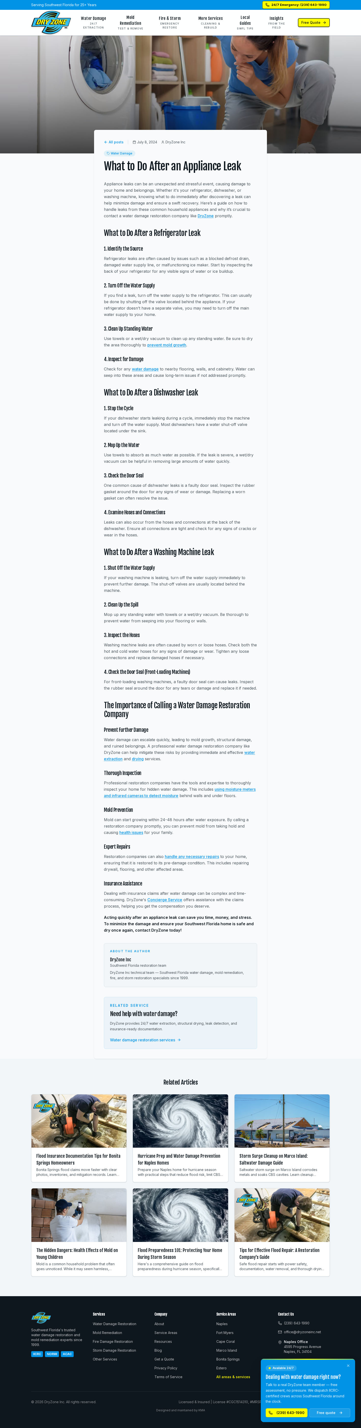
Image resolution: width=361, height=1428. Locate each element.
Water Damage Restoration (114, 1324)
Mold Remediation (107, 1333)
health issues (131, 832)
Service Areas (165, 1333)
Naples (222, 1324)
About (159, 1324)
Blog (158, 1350)
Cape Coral (225, 1341)
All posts (116, 142)
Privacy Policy (165, 1368)
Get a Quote (164, 1359)
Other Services (105, 1359)
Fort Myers (225, 1333)
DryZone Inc (120, 959)
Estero (221, 1368)
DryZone (206, 215)
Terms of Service (168, 1377)
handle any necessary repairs (192, 856)
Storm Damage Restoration (114, 1350)
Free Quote (310, 22)
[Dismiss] (348, 1366)
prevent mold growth (166, 344)
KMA (201, 1410)
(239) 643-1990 (291, 1413)
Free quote (326, 1413)
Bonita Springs (228, 1359)
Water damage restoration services (142, 1039)
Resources (163, 1341)
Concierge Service (164, 899)
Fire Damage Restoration (113, 1341)
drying (138, 758)
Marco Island (226, 1350)
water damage (145, 369)
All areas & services (233, 1377)
